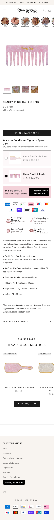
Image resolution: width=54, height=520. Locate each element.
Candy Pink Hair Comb (33, 174)
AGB (5, 448)
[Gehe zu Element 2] (16, 90)
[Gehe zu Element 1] (7, 90)
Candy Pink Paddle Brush (18, 388)
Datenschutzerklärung (12, 458)
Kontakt (6, 472)
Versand (20, 110)
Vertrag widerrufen (14, 482)
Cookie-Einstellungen (12, 477)
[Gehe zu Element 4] (35, 90)
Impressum (8, 467)
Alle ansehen (27, 404)
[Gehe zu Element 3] (25, 90)
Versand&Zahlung (11, 463)
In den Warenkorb (27, 133)
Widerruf (7, 453)
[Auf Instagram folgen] (4, 491)
